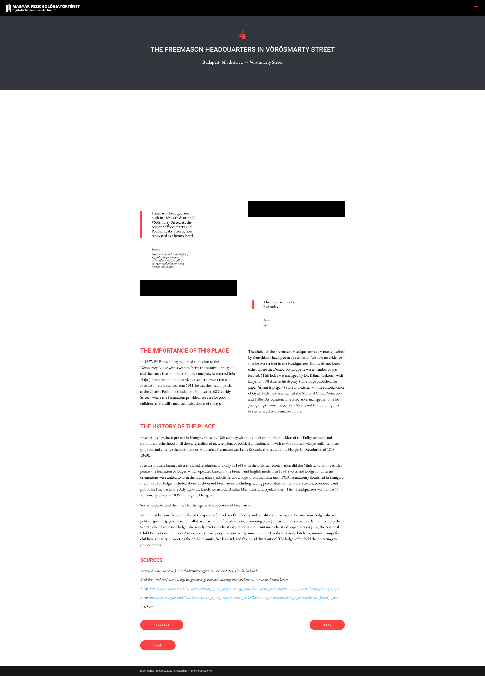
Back (157, 645)
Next (327, 624)
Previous (161, 624)
